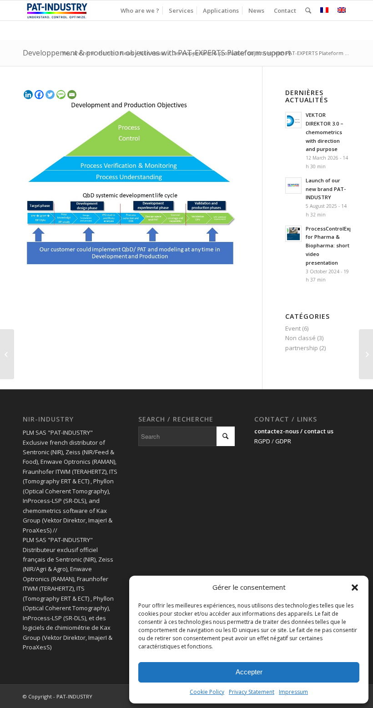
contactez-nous (276, 431)
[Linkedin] (28, 94)
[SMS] (61, 94)
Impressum (293, 692)
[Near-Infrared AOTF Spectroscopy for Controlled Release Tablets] (7, 354)
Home (106, 53)
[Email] (71, 94)
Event (293, 328)
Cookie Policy (207, 692)
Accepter (249, 672)
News (126, 53)
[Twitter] (50, 94)
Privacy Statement (251, 692)
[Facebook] (39, 94)
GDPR (283, 441)
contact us (318, 431)
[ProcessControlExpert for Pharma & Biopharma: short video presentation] (366, 354)
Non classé (153, 53)
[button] (354, 587)
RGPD (262, 441)
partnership (301, 348)
